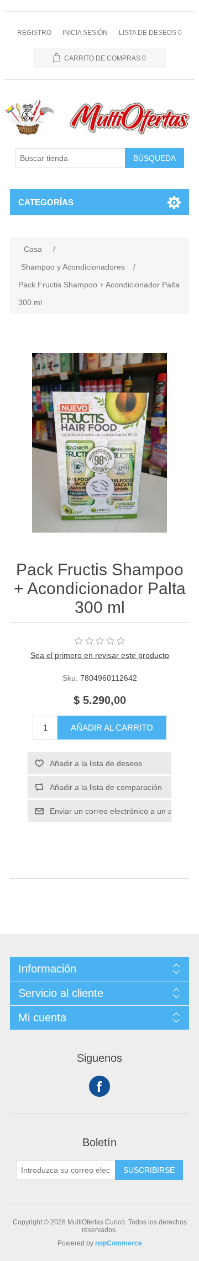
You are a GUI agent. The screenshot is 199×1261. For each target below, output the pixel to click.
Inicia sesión (85, 33)
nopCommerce (118, 1243)
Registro (34, 33)
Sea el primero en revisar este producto (99, 655)
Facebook (99, 1086)
